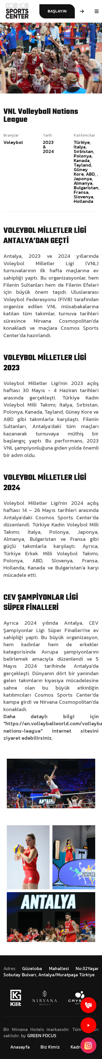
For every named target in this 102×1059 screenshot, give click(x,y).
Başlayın (57, 11)
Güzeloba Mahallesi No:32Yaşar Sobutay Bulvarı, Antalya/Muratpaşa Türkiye (51, 971)
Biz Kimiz (50, 1046)
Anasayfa (20, 1046)
